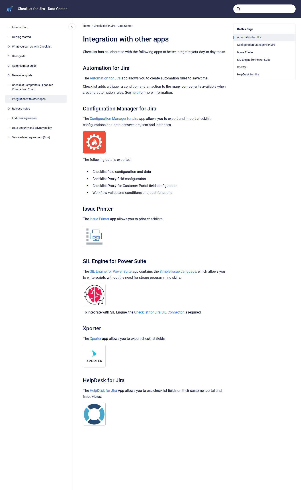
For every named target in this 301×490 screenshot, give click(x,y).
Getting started (21, 37)
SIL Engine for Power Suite (253, 59)
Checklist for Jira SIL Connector (159, 312)
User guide (18, 56)
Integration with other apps (29, 99)
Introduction (19, 27)
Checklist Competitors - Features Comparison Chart (32, 87)
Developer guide (22, 75)
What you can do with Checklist (31, 46)
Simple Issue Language (178, 271)
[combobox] (264, 9)
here (135, 92)
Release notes (21, 108)
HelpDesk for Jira (248, 74)
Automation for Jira (249, 37)
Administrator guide (24, 66)
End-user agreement (24, 118)
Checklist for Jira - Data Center (42, 9)
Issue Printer (245, 52)
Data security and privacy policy (32, 127)
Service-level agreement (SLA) (31, 137)
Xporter (241, 67)
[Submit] (238, 8)
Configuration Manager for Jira (256, 44)
